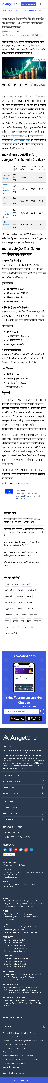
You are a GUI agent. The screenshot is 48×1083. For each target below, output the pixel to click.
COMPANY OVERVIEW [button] (11, 775)
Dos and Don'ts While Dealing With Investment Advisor (23, 1041)
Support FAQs (25, 837)
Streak (25, 884)
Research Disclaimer (11, 1033)
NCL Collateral (27, 1056)
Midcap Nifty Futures (12, 916)
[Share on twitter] (15, 84)
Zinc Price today (10, 977)
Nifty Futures (9, 914)
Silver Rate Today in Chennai (15, 964)
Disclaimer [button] (8, 1027)
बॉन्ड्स (24, 615)
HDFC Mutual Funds (28, 990)
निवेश (29, 621)
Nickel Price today (27, 977)
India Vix (21, 906)
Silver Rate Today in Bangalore (15, 961)
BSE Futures (9, 919)
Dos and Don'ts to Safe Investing (15, 1037)
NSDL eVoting (21, 1059)
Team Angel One (15, 32)
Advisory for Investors (11, 1056)
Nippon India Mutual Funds (33, 993)
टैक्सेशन (28, 596)
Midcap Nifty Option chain (14, 929)
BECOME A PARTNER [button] (11, 807)
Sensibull (7, 884)
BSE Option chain (30, 932)
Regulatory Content (28, 1033)
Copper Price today (11, 974)
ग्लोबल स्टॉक (33, 615)
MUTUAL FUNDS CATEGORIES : (15, 997)
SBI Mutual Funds (30, 987)
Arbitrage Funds (10, 1003)
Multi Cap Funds (10, 1006)
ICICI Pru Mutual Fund (12, 993)
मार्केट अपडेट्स (9, 590)
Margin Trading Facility (12, 874)
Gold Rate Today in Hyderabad (15, 948)
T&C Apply (13, 1044)
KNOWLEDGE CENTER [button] (11, 794)
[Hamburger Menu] (45, 4)
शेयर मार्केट (15, 584)
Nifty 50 (7, 901)
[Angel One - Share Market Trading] (9, 4)
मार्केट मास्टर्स (31, 609)
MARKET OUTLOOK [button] (10, 813)
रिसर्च (7, 584)
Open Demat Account (28, 4)
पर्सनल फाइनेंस (26, 584)
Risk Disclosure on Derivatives (14, 1063)
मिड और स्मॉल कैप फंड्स (20, 140)
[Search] (41, 4)
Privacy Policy (24, 1044)
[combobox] (36, 35)
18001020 (10, 837)
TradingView (8, 886)
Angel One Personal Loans (12, 1052)
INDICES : (6, 898)
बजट (20, 602)
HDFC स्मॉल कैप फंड (6, 225)
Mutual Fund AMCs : (12, 984)
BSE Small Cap (9, 906)
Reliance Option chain (12, 932)
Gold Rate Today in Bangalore (15, 951)
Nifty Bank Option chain (30, 927)
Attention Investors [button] (12, 1017)
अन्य (17, 615)
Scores (32, 1037)
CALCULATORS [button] (9, 788)
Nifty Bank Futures (24, 914)
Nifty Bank (17, 901)
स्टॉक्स (32, 627)
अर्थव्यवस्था (20, 609)
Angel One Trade (23, 872)
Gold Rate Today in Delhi (13, 942)
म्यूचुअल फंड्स (9, 609)
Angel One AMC (9, 865)
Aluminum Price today (30, 974)
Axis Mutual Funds (11, 990)
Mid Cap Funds (35, 1003)
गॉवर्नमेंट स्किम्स (21, 627)
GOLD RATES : (8, 937)
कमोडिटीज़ (20, 596)
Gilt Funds (23, 1003)
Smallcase (16, 884)
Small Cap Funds (35, 1000)
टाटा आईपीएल (9, 627)
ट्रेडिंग (7, 621)
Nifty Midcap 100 (23, 903)
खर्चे (22, 621)
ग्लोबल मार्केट (9, 596)
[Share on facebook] (20, 84)
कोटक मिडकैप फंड (5, 201)
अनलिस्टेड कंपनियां (11, 633)
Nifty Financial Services (33, 901)
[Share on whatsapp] (9, 84)
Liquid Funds (21, 1000)
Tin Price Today (28, 980)
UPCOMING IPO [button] (9, 820)
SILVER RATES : (9, 956)
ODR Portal (33, 1059)
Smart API (26, 874)
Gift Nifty (30, 906)
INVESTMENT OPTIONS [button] (12, 781)
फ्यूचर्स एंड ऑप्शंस (33, 590)
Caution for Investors (11, 1067)
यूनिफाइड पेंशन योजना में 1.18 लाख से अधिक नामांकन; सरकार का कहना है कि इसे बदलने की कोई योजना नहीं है (24, 532)
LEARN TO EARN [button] (9, 801)
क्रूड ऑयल (37, 621)
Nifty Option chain (11, 927)
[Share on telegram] (4, 84)
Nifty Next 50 (9, 903)
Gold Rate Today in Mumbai (14, 940)
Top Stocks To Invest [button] (12, 827)
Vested (33, 884)
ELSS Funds (9, 1000)
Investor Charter (31, 1052)
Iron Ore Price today (11, 980)
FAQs (5, 1044)
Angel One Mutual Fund (12, 987)
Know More (20, 498)
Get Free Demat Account (24, 1080)
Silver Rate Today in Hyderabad (16, 958)
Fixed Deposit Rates (11, 877)
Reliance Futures (29, 916)
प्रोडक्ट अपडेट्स (10, 602)
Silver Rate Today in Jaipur (14, 967)
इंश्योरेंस (15, 621)
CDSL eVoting (8, 1059)
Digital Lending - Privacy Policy (14, 1048)
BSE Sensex (37, 903)
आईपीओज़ (29, 602)
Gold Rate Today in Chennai (14, 945)
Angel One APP (9, 872)
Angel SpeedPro (37, 872)
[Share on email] (26, 84)
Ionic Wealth (21, 865)
